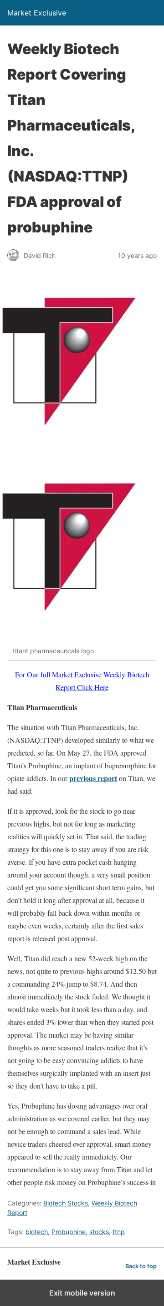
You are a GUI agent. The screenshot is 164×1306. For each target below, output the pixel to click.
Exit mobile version (82, 1292)
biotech (37, 1231)
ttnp (119, 1231)
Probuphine (68, 1231)
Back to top (141, 1266)
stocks (99, 1231)
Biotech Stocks (65, 1203)
